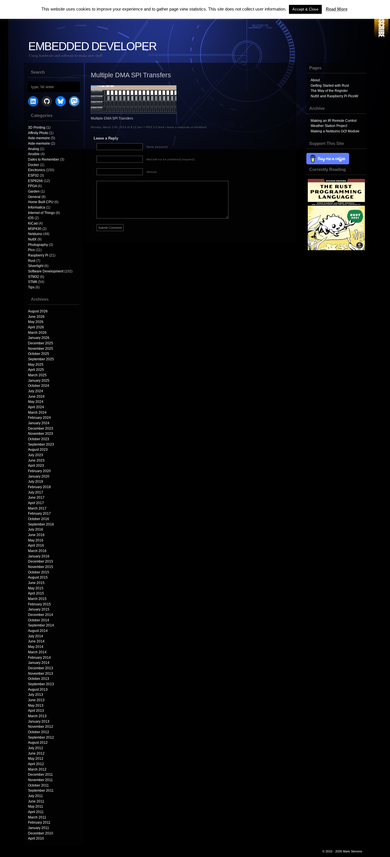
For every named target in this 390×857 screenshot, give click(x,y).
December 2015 (40, 561)
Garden (34, 191)
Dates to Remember (43, 159)
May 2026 (35, 322)
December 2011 (40, 775)
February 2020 (39, 471)
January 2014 (38, 663)
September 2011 (41, 791)
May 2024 (35, 402)
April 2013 (36, 711)
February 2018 (39, 487)
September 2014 (41, 625)
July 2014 (35, 636)
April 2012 (36, 764)
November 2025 (40, 349)
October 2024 (38, 386)
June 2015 (36, 583)
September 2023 (41, 444)
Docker (33, 165)
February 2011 (39, 822)
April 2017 (36, 503)
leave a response (178, 127)
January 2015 (38, 609)
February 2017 (39, 514)
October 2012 (38, 732)
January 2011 (38, 828)
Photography (38, 245)
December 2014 (40, 615)
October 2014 (38, 620)
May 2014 (35, 647)
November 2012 (40, 727)
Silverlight (35, 266)
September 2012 (41, 737)
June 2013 (36, 700)
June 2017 (36, 498)
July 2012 (35, 748)
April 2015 (36, 593)
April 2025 (36, 370)
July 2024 (35, 391)
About (315, 80)
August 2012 (38, 743)
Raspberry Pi (38, 255)
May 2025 (35, 365)
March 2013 (37, 716)
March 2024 (37, 413)
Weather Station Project (329, 126)
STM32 (33, 277)
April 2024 (36, 407)
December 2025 (40, 343)
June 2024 (36, 397)
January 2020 (38, 476)
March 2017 (37, 508)
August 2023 (38, 450)
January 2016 (38, 556)
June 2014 (36, 641)
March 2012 (37, 769)
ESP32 (33, 175)
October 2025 (38, 354)
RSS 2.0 (151, 127)
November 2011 (40, 780)
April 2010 (36, 838)
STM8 (32, 282)
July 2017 (35, 492)
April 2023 (36, 466)
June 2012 (36, 753)
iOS (31, 218)
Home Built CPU (40, 202)
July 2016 (35, 529)
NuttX (32, 239)
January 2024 (38, 423)
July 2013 (35, 695)
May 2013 (35, 706)
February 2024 (39, 418)
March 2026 (37, 333)
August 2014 (38, 631)
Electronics (36, 170)
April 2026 (36, 327)
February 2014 (39, 658)
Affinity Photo (38, 133)
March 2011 (37, 817)
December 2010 (40, 833)
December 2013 (40, 668)
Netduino (35, 234)
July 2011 (35, 796)
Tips (31, 287)
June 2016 (36, 535)
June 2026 (36, 317)
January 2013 (38, 721)
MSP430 (34, 229)
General (34, 197)
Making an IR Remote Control (334, 121)
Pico (31, 250)
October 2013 (38, 679)
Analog (33, 149)
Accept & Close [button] (305, 9)
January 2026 (38, 338)
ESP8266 (35, 181)
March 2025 (37, 375)
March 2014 (37, 652)
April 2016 (36, 545)
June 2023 (36, 460)
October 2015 (38, 572)
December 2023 (40, 428)
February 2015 (39, 604)
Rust (31, 261)
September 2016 (41, 524)
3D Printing (36, 128)
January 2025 (38, 381)
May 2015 (35, 588)
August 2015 (38, 577)
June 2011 (36, 801)
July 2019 (35, 482)
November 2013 (40, 674)
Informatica (36, 207)
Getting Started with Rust (330, 86)
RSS (381, 19)
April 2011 (36, 812)
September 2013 (41, 684)
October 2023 (38, 439)
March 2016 (37, 551)
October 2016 (38, 519)
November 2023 (40, 434)
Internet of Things (41, 213)
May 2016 (35, 540)
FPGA (32, 186)
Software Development (45, 271)
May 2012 (35, 759)
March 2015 (37, 599)
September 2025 (41, 359)
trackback (200, 127)
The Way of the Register (329, 91)
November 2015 (40, 567)
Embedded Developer (92, 46)
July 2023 (35, 455)
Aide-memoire (39, 138)
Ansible (34, 154)
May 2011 (35, 807)
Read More (336, 9)
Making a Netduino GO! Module (335, 131)
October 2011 (38, 785)
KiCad (33, 223)
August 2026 (38, 311)
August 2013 (38, 690)
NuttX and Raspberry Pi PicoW (334, 96)
